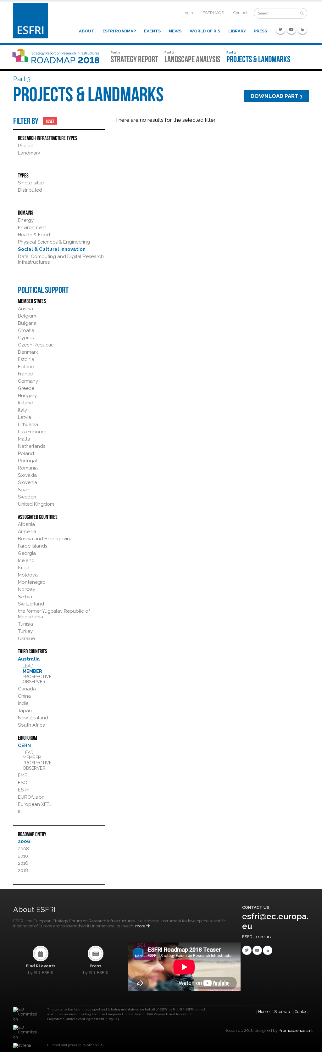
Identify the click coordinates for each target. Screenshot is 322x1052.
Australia (29, 659)
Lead (28, 665)
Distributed (30, 190)
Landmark (29, 153)
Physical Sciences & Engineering (54, 242)
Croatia (26, 330)
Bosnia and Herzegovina (45, 539)
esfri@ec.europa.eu (275, 921)
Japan (25, 710)
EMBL (24, 775)
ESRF (23, 790)
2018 (23, 870)
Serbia (25, 596)
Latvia (24, 417)
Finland (26, 366)
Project (26, 146)
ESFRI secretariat (258, 936)
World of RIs (205, 31)
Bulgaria (27, 323)
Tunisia (25, 624)
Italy (22, 410)
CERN (24, 745)
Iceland (26, 560)
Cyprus (26, 337)
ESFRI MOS (213, 12)
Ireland (25, 403)
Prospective (37, 676)
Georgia (27, 553)
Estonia (26, 359)
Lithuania (28, 424)
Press (260, 31)
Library (237, 31)
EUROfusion (31, 797)
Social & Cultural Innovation (52, 249)
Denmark (28, 352)
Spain (24, 489)
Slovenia (27, 482)
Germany (28, 381)
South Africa (31, 725)
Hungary (27, 395)
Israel (24, 568)
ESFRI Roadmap (119, 31)
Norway (26, 589)
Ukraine (26, 638)
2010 (23, 856)
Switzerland (31, 604)
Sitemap (282, 1011)
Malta (24, 439)
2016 (23, 863)
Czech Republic (36, 345)
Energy (26, 220)
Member (32, 671)
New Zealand (33, 718)
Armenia (27, 531)
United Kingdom (36, 504)
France (25, 374)
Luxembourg (32, 432)
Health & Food (34, 235)
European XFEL (35, 804)
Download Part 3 (277, 96)
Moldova (28, 575)
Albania (26, 524)
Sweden (27, 497)
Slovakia (27, 475)
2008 (23, 849)
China (24, 696)
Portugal (27, 461)
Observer (34, 681)
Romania (28, 468)
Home (263, 1011)
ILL (21, 811)
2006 (24, 841)
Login (188, 12)
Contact (240, 12)
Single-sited (31, 183)
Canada (27, 689)
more (140, 926)
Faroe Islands (32, 546)
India (23, 703)
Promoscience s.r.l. (296, 1030)
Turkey (25, 631)
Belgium (27, 316)
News (175, 31)
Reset (50, 121)
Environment (32, 227)
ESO (22, 782)
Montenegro (32, 582)
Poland (26, 453)
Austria (25, 309)
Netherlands (31, 446)
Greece (26, 388)
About (86, 31)
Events (152, 31)
